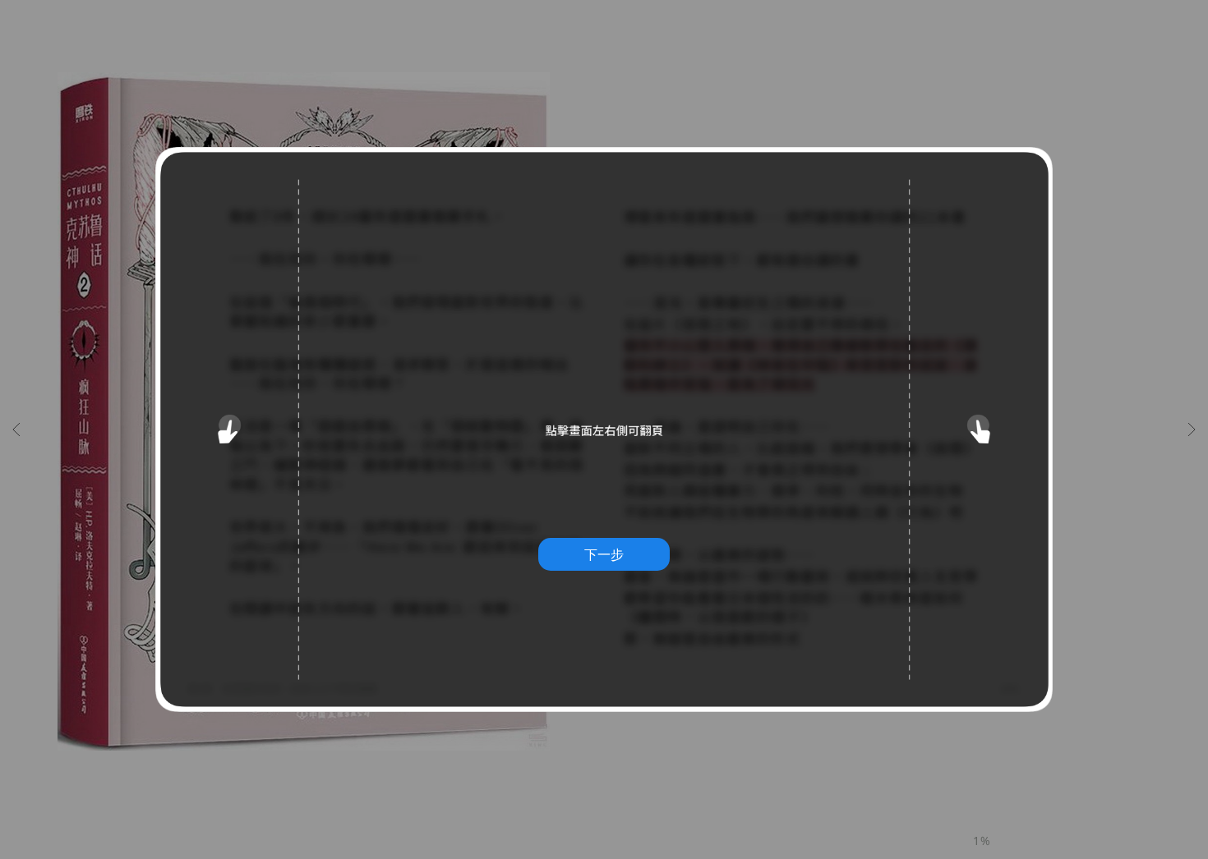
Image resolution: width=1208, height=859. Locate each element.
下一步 (604, 554)
